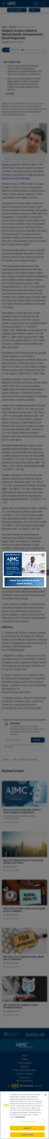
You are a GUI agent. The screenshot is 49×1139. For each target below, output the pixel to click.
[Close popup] (42, 555)
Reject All (27, 1128)
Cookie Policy (20, 1117)
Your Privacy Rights (27, 1121)
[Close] (45, 1094)
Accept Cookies (27, 1135)
